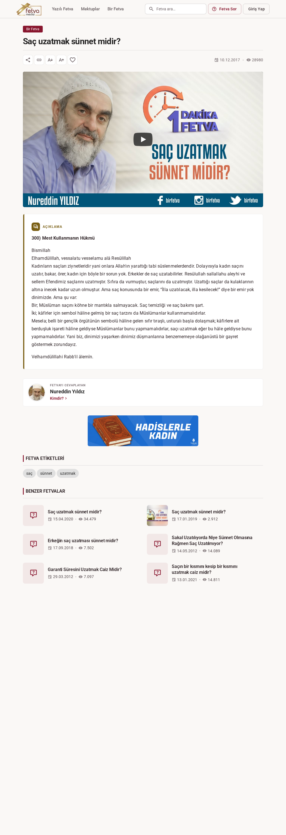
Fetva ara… (165, 9)
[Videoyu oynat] (143, 139)
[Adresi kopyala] (39, 60)
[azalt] (50, 60)
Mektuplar (90, 8)
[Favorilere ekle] (73, 60)
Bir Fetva (116, 8)
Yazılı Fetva (62, 8)
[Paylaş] (28, 60)
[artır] (61, 60)
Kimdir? (57, 398)
